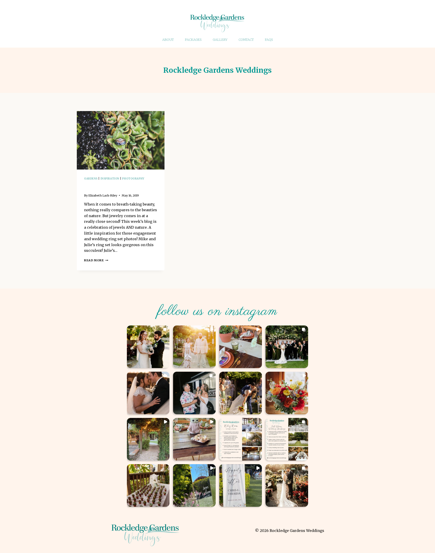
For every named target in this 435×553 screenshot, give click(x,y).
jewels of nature (106, 185)
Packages (193, 40)
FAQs (269, 40)
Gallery (220, 40)
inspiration (110, 178)
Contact (246, 40)
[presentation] (120, 140)
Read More (96, 260)
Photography (133, 178)
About (168, 40)
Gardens (91, 178)
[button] (148, 346)
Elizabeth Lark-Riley (102, 195)
